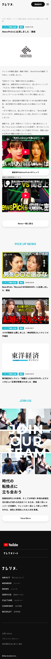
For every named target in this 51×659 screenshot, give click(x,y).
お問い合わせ (7, 633)
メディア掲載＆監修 (19, 19)
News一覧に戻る (25, 223)
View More (25, 518)
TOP (3, 19)
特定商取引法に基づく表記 (12, 644)
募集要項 (38, 4)
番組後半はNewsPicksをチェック (25, 172)
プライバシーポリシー (10, 639)
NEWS (9, 19)
